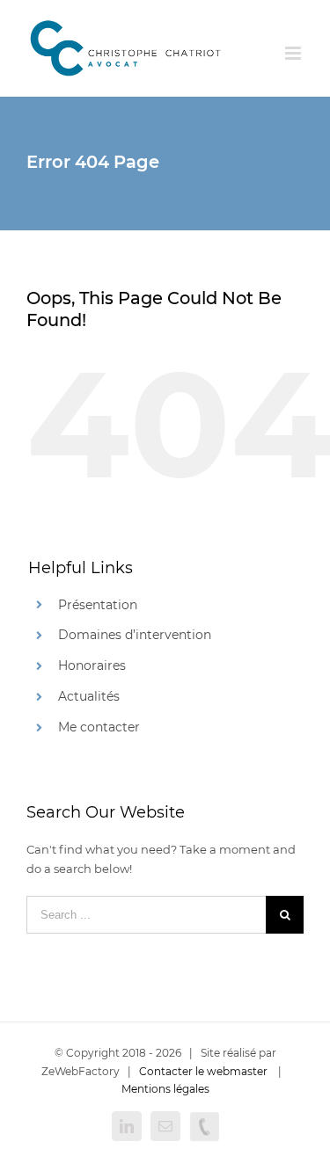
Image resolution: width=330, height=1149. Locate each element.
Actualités (89, 696)
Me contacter (99, 727)
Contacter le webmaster (203, 1071)
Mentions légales (165, 1088)
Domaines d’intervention (134, 635)
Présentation (97, 605)
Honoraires (92, 665)
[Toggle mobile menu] (294, 53)
